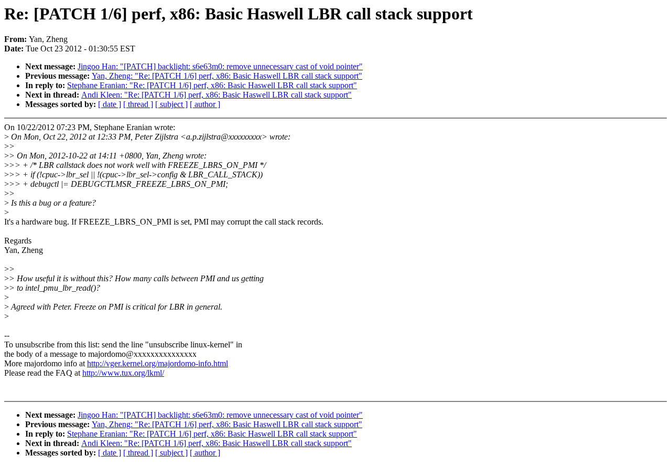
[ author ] (205, 104)
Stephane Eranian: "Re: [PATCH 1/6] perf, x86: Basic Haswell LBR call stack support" (212, 85)
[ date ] (109, 104)
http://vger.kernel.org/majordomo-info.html (157, 363)
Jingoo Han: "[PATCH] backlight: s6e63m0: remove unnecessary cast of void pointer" (220, 66)
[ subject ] (171, 104)
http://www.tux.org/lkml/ (123, 372)
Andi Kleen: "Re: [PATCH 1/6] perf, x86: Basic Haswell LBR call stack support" (216, 94)
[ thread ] (138, 104)
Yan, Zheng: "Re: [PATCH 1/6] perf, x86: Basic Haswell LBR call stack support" (227, 75)
